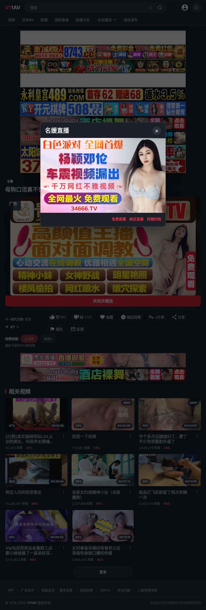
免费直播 (119, 219)
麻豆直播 (136, 219)
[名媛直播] (103, 305)
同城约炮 (154, 219)
